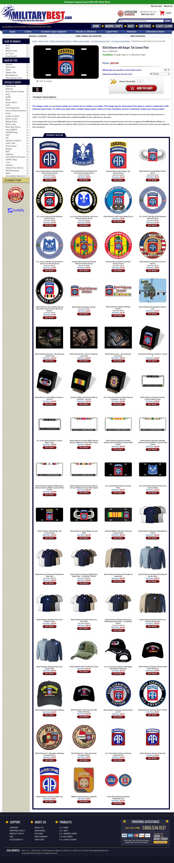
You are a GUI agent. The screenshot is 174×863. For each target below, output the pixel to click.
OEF (8, 135)
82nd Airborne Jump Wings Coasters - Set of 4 (49, 398)
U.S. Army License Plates (100, 41)
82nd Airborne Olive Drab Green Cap (84, 667)
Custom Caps (53, 31)
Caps (12, 31)
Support (14, 828)
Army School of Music (15, 91)
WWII (8, 173)
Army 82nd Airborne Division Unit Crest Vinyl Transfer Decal (84, 172)
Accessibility (16, 840)
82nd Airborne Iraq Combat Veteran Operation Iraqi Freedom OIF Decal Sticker (49, 309)
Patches (131, 31)
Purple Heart (11, 146)
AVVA (8, 100)
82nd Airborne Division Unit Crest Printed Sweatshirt (153, 620)
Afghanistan (11, 86)
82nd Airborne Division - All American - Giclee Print (49, 355)
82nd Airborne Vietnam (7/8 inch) (152, 753)
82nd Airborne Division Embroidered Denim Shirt (153, 575)
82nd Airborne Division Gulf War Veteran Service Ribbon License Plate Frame (152, 442)
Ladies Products (12, 116)
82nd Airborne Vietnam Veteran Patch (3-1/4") (118, 711)
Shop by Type (44, 41)
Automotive (10, 67)
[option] (37, 90)
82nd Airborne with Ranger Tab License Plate (49, 532)
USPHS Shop (11, 160)
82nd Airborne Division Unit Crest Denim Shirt (50, 668)
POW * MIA (10, 143)
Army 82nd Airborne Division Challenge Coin (118, 798)
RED (8, 151)
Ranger (9, 149)
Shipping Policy (17, 831)
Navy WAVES (11, 130)
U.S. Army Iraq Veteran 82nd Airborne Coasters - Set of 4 (118, 398)
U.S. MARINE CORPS (68, 834)
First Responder (12, 108)
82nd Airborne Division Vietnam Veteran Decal (118, 263)
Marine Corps (113, 26)
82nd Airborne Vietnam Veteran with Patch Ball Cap (153, 667)
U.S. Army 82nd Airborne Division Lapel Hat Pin (118, 754)
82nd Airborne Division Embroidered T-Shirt (153, 532)
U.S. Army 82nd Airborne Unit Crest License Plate (152, 487)
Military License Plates (81, 41)
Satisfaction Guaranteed (127, 13)
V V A (8, 162)
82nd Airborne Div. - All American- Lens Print (118, 355)
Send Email (40, 831)
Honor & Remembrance (16, 110)
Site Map (39, 834)
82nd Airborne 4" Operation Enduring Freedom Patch (49, 754)
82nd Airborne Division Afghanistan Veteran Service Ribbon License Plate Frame (49, 488)
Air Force (144, 26)
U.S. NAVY (63, 831)
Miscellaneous (12, 75)
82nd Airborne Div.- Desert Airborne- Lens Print (84, 355)
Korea (8, 113)
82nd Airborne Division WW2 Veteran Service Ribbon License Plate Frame (84, 442)
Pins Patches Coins (14, 78)
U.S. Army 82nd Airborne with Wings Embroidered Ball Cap (118, 668)
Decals (86, 31)
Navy (131, 26)
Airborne (9, 89)
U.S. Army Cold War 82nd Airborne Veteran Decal (152, 217)
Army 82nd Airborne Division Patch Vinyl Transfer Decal (49, 172)
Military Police (11, 121)
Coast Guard (164, 26)
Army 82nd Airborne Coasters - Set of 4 (152, 355)
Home (34, 41)
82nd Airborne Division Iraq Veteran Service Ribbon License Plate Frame (84, 487)
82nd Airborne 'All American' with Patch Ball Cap (84, 711)
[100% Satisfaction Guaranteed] (16, 195)
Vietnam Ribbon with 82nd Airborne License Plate (118, 532)
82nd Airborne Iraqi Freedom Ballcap (49, 710)
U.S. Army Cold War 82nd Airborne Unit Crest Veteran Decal (49, 263)
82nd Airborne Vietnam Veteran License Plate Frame (153, 398)
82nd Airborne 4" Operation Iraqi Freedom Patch (83, 754)
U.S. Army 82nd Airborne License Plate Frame (49, 442)
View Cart (39, 840)
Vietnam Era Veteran (14, 168)
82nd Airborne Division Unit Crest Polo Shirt (84, 620)
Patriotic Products (13, 140)
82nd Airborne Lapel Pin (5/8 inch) (50, 797)
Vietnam (9, 165)
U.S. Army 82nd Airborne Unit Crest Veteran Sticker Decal (84, 217)
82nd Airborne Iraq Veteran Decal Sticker (152, 263)
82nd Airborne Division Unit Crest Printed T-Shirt (50, 620)
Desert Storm (11, 102)
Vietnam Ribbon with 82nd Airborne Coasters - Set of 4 (83, 398)
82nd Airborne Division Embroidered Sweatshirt (118, 575)
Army (96, 26)
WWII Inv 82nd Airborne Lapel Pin (84, 797)
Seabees (9, 154)
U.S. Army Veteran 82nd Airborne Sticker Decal (49, 217)
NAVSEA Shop (12, 132)
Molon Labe (11, 124)
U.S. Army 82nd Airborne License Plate (118, 487)
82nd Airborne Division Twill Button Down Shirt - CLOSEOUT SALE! (83, 575)
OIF (7, 138)
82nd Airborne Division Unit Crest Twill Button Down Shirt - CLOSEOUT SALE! (118, 621)
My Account (156, 6)
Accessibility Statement (15, 176)
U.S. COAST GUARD (67, 840)
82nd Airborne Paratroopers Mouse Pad (152, 308)
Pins (111, 31)
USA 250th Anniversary (15, 157)
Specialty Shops (12, 82)
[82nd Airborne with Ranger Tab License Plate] (43, 81)
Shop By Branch (12, 41)
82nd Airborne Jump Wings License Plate (84, 532)
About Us (168, 6)
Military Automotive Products (60, 41)
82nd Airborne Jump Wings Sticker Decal (152, 172)
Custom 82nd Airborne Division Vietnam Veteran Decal (84, 263)
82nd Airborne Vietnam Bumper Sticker (118, 308)
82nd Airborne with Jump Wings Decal (118, 216)
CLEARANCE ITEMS (12, 180)
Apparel (9, 64)
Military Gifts (11, 72)
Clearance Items (155, 31)
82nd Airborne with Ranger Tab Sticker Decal (118, 172)
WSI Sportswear (12, 170)
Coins (28, 31)
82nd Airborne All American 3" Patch (152, 710)
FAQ (11, 837)
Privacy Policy (17, 834)
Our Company (41, 837)
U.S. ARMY (64, 828)
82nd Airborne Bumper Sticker (84, 307)
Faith (8, 105)
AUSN (8, 97)
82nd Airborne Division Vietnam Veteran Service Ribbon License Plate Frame (118, 442)
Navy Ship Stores (13, 127)
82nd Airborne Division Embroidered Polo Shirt (49, 575)
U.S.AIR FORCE (66, 837)
